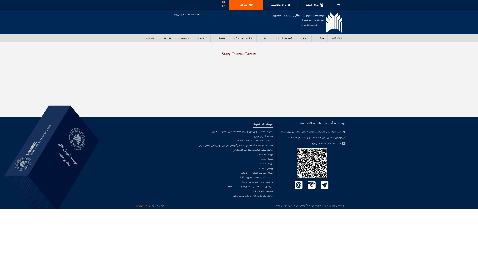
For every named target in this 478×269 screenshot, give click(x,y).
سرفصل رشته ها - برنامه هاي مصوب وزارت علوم (250, 187)
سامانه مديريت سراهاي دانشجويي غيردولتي (253, 196)
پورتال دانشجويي (265, 155)
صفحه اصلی (336, 38)
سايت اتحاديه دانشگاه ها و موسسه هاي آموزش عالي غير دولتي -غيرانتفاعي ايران (236, 145)
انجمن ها (185, 38)
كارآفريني (202, 38)
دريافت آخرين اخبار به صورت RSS (257, 182)
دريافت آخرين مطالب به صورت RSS (256, 178)
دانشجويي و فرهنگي (244, 38)
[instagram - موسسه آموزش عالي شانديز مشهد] (312, 185)
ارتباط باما (150, 38)
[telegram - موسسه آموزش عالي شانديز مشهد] (325, 185)
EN (223, 6)
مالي (264, 38)
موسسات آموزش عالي (263, 191)
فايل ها (167, 38)
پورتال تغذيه (267, 159)
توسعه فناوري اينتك (142, 205)
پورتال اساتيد (266, 164)
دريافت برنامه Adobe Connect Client (255, 141)
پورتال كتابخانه (266, 168)
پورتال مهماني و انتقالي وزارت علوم (257, 173)
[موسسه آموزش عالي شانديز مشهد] (337, 4)
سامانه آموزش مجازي (263, 136)
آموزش (305, 38)
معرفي (321, 38)
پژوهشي (221, 38)
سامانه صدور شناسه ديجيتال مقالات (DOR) (253, 150)
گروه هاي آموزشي (284, 38)
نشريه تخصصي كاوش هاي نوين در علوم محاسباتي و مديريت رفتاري (242, 132)
